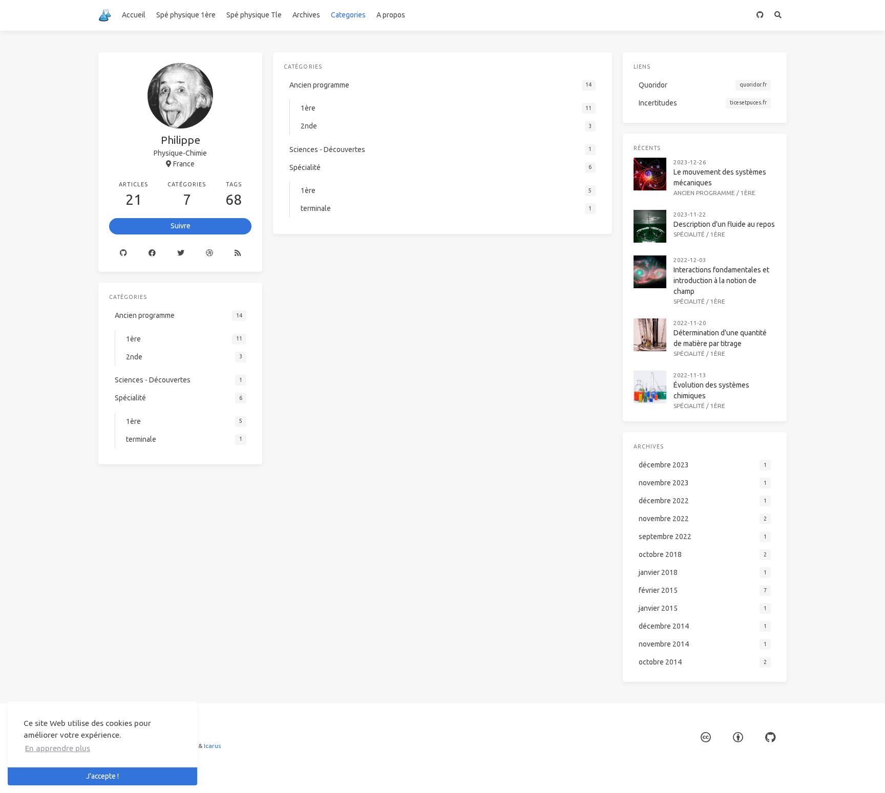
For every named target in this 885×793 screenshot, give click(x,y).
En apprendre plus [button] (57, 748)
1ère (748, 192)
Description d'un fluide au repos (724, 224)
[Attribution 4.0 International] (738, 737)
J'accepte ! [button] (102, 776)
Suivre (181, 226)
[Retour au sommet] (639, 772)
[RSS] (237, 253)
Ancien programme (704, 192)
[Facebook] (152, 253)
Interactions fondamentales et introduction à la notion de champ (721, 280)
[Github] (123, 253)
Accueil (133, 15)
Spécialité (689, 234)
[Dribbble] (209, 253)
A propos (390, 15)
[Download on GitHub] (760, 15)
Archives (306, 15)
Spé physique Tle (254, 15)
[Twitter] (180, 253)
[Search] (778, 15)
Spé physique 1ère (186, 15)
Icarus (212, 745)
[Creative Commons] (705, 737)
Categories (348, 15)
